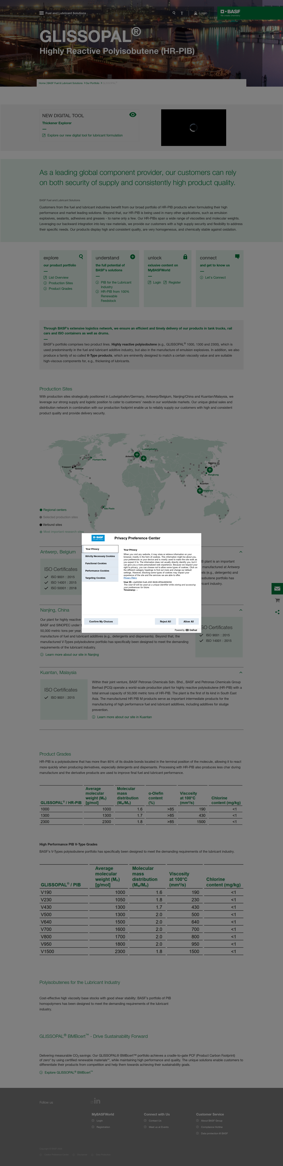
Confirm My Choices (101, 621)
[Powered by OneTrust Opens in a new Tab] (187, 631)
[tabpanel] (161, 571)
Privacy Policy (130, 577)
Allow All (189, 621)
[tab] (100, 549)
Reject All (165, 621)
